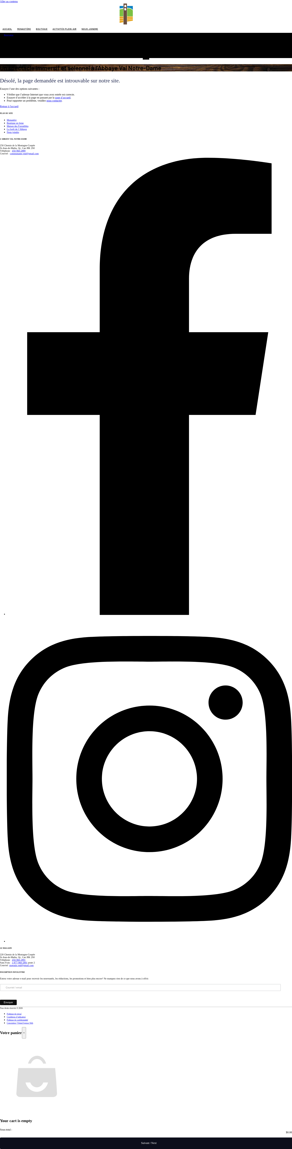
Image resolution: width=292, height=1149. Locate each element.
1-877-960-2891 (19, 962)
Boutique (41, 28)
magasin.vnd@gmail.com (21, 965)
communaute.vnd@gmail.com (24, 153)
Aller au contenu (9, 1)
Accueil (7, 28)
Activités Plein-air (65, 28)
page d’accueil (62, 97)
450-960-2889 (19, 151)
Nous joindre (90, 28)
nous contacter (54, 100)
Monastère (24, 28)
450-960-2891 (19, 960)
